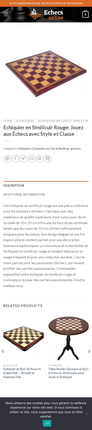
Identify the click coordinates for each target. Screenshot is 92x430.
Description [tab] (13, 185)
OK (47, 423)
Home (7, 121)
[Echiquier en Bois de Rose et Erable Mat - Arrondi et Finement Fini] (23, 337)
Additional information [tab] (24, 194)
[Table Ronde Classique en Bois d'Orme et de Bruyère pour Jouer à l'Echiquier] (68, 337)
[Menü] (6, 14)
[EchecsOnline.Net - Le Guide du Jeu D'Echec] (46, 14)
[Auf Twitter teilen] (23, 158)
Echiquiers (25, 121)
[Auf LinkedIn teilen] (47, 158)
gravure (76, 148)
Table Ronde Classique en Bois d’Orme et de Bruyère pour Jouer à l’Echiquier (68, 373)
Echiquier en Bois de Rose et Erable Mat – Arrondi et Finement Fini (22, 373)
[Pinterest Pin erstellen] (39, 158)
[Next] (89, 360)
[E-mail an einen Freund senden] (31, 158)
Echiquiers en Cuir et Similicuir (63, 121)
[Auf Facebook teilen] (15, 158)
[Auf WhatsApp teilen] (7, 158)
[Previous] (3, 360)
